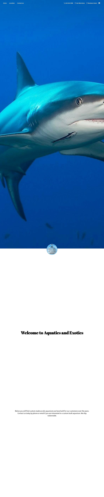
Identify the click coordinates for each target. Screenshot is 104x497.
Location (12, 3)
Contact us (20, 3)
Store (5, 3)
